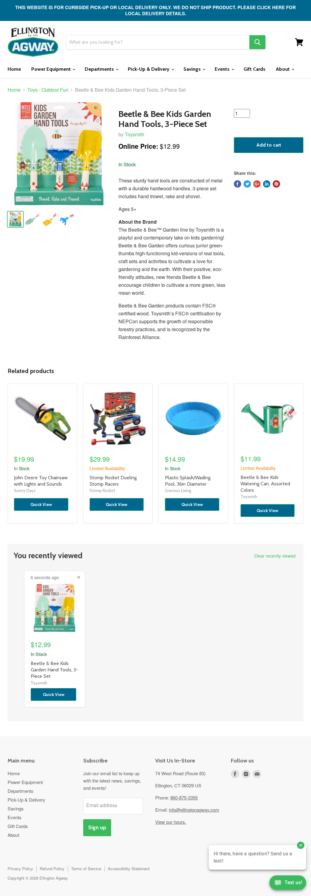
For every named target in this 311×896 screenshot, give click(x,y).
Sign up (97, 827)
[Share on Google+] (257, 184)
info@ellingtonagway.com (194, 809)
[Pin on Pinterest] (276, 184)
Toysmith (134, 134)
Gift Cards (254, 69)
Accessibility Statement (129, 868)
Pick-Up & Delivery (149, 69)
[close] (79, 577)
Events (223, 69)
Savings (192, 69)
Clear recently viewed (275, 556)
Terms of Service (86, 868)
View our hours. (170, 822)
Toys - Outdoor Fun (47, 90)
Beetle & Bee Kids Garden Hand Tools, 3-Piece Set (54, 669)
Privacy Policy (20, 868)
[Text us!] (288, 884)
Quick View (41, 504)
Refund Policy (52, 868)
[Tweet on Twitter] (247, 184)
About (283, 69)
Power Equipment (51, 69)
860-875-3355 (184, 797)
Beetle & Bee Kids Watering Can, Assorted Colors (265, 483)
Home (14, 69)
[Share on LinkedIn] (266, 184)
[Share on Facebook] (237, 184)
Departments (100, 69)
